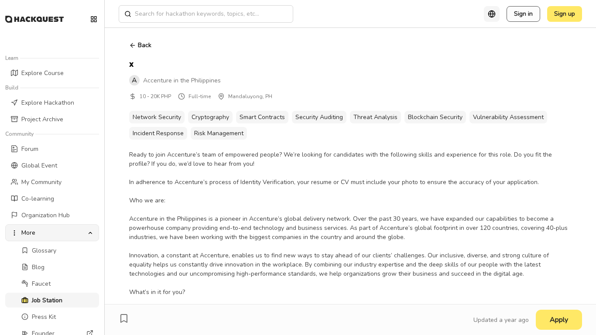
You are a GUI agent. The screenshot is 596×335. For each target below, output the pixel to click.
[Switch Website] (94, 19)
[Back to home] (34, 19)
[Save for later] (124, 318)
